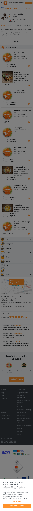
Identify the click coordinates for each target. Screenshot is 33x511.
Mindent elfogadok (17, 506)
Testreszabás (16, 501)
